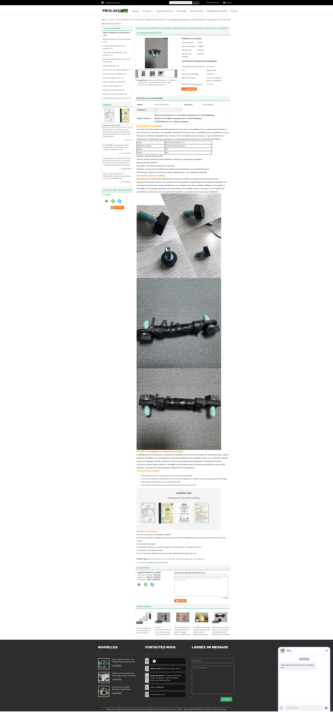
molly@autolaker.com (112, 3)
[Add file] (281, 708)
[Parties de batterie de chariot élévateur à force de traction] (145, 618)
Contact (234, 11)
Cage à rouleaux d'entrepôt (112, 82)
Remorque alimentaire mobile (113, 94)
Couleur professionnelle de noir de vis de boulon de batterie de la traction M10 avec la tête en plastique (163, 633)
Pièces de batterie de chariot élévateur (130, 20)
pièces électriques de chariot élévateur (161, 559)
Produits (147, 11)
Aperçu (135, 11)
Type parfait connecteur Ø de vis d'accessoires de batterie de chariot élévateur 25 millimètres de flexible (220, 632)
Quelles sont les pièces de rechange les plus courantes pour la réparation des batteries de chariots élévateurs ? (125, 674)
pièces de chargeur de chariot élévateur (190, 559)
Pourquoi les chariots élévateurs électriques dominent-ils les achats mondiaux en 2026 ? (121, 688)
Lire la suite (117, 666)
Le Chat (189, 89)
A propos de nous (164, 11)
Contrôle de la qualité (217, 11)
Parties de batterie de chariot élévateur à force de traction (143, 630)
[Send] (326, 708)
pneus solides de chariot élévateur (115, 70)
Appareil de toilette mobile (112, 90)
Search (196, 3)
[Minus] (326, 650)
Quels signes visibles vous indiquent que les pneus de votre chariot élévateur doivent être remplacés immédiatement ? (124, 660)
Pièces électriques (109, 66)
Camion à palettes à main (112, 78)
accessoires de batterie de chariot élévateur (152, 562)
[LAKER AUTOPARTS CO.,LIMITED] (115, 10)
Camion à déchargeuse (111, 86)
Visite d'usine (196, 11)
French (228, 3)
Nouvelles (181, 11)
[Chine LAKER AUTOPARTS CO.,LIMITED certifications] (109, 115)
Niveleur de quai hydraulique (113, 74)
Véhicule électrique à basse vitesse (115, 98)
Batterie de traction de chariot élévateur (117, 39)
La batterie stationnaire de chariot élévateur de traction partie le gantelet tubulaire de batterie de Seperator (201, 632)
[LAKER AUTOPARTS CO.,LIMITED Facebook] (154, 661)
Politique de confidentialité (116, 709)
